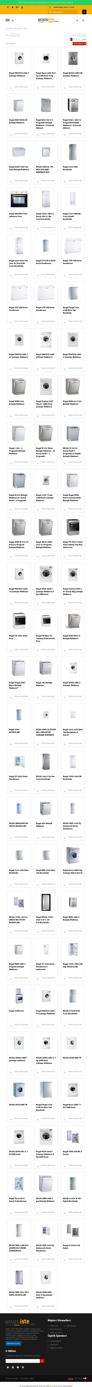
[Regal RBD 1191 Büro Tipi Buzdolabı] (46, 855)
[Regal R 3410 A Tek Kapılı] (73, 1230)
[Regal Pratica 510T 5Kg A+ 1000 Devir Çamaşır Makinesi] (46, 386)
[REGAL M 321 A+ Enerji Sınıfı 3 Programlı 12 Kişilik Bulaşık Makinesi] (73, 433)
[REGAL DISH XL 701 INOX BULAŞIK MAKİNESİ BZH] (46, 152)
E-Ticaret (54, 1386)
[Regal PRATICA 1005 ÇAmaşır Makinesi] (46, 339)
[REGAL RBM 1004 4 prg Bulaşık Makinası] (46, 1183)
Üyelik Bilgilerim (55, 1341)
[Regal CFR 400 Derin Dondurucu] (46, 292)
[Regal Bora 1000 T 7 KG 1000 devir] (73, 1090)
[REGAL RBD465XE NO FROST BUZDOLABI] (19, 808)
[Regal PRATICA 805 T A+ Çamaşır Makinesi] (19, 339)
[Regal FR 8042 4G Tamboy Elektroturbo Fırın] (46, 621)
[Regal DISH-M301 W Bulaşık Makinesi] (19, 105)
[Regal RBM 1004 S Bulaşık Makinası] (73, 902)
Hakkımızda (54, 1326)
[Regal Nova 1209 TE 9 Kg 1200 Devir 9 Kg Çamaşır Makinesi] (46, 58)
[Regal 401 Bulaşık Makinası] (46, 808)
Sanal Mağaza (26, 1386)
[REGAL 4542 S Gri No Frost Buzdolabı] (46, 761)
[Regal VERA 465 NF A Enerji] (73, 1137)
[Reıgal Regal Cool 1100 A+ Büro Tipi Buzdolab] (46, 1090)
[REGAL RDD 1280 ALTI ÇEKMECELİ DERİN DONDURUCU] (19, 1230)
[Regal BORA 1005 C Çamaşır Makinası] (73, 668)
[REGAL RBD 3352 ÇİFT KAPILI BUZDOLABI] (19, 1277)
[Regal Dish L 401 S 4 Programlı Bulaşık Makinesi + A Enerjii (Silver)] (73, 105)
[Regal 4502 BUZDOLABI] (19, 714)
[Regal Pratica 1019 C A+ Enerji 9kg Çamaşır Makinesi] (73, 574)
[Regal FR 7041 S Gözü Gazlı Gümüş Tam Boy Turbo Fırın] (73, 527)
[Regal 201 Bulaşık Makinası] (46, 668)
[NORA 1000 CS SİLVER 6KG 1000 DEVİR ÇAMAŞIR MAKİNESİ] (46, 714)
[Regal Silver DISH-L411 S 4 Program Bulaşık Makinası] (46, 527)
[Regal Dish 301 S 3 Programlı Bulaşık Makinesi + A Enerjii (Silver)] (46, 105)
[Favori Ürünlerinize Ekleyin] (10, 88)
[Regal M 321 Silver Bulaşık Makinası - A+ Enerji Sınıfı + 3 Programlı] (46, 433)
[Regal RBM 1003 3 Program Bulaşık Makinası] (19, 949)
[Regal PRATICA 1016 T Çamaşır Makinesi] (19, 58)
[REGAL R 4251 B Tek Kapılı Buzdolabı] (73, 1183)
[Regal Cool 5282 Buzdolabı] (73, 152)
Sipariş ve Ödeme (56, 1332)
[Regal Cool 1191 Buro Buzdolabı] (19, 855)
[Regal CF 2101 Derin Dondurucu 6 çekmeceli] (46, 949)
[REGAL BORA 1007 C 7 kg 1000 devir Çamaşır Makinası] (46, 1043)
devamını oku (13, 1343)
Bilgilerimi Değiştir (56, 1348)
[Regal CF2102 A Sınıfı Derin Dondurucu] (46, 246)
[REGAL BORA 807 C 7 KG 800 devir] (19, 1137)
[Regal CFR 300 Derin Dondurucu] (19, 292)
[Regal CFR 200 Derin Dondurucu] (73, 246)
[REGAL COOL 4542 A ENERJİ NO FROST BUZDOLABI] (19, 902)
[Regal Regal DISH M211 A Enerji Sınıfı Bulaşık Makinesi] (73, 480)
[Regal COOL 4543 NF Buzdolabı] (73, 761)
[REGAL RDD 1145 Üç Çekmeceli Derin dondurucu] (73, 808)
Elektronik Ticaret (37, 1386)
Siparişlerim (54, 1344)
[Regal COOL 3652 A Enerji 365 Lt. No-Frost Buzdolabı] (46, 199)
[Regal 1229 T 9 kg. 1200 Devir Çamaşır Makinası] (46, 480)
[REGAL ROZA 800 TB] (19, 1090)
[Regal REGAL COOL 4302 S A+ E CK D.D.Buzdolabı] (46, 902)
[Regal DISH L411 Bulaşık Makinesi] (19, 386)
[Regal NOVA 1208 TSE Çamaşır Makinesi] (73, 58)
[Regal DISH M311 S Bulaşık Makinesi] (73, 621)
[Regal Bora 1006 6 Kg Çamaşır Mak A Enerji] (73, 855)
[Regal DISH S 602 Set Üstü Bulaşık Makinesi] (19, 152)
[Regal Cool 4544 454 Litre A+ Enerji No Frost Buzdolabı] (19, 246)
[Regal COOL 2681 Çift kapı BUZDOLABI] (73, 949)
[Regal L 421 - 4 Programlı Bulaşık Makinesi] (19, 433)
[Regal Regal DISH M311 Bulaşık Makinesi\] (19, 668)
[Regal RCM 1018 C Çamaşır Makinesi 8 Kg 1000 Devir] (46, 574)
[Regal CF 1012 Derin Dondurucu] (19, 761)
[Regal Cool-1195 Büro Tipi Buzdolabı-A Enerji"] (73, 714)
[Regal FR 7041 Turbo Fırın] (19, 621)
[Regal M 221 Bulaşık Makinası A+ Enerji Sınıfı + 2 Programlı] (19, 480)
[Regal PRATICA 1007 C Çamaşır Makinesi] (73, 339)
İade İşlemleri (71, 1326)
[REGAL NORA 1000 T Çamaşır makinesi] (19, 1043)
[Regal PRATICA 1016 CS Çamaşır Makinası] (19, 574)
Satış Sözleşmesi (56, 1329)
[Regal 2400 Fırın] (19, 996)
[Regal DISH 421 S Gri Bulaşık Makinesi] (73, 386)
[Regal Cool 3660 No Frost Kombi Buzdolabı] (73, 199)
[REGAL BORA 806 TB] (73, 1043)
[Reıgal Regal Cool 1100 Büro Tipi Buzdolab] (73, 292)
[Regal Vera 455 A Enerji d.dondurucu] (19, 1183)
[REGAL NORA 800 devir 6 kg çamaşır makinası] (46, 1277)
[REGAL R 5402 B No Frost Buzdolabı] (73, 996)
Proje (49, 1386)
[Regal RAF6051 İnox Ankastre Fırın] (19, 199)
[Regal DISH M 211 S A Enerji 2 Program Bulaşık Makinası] (19, 527)
